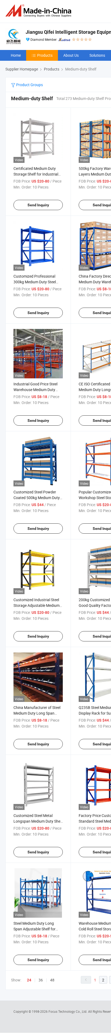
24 (29, 980)
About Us (71, 55)
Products (45, 55)
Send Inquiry (38, 205)
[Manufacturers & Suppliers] (39, 10)
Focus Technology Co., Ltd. (68, 1011)
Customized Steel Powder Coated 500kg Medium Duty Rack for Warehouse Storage (37, 497)
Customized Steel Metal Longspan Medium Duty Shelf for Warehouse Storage (38, 821)
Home (16, 55)
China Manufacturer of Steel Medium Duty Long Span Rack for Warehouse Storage (37, 713)
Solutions (97, 55)
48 (52, 979)
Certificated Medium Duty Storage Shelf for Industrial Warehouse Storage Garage (36, 174)
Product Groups (29, 84)
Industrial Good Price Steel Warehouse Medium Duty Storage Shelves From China (36, 389)
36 (41, 979)
